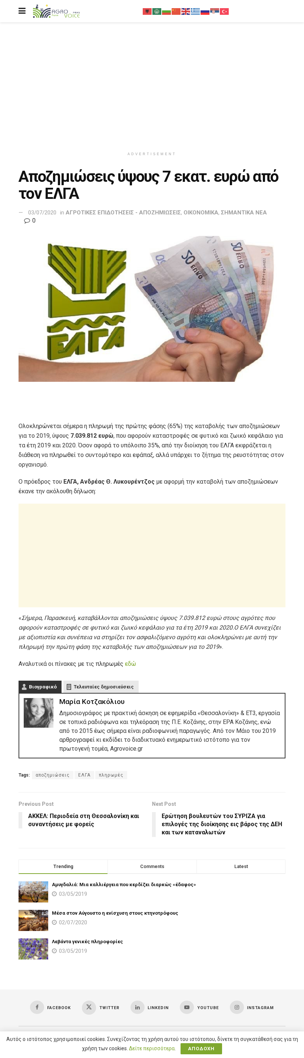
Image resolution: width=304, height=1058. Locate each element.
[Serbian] (215, 11)
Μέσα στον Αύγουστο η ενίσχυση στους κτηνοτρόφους (115, 913)
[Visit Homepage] (56, 11)
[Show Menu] (22, 11)
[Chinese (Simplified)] (176, 11)
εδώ (130, 663)
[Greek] (196, 11)
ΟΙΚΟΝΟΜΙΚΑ (201, 212)
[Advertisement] (152, 85)
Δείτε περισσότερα (152, 1048)
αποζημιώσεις (53, 775)
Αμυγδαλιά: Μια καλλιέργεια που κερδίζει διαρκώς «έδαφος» (124, 884)
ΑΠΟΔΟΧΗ (201, 1048)
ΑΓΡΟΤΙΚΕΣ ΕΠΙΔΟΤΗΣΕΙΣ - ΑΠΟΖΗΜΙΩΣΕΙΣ (123, 212)
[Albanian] (147, 11)
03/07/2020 (42, 212)
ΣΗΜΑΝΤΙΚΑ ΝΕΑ (244, 212)
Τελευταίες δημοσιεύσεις (104, 687)
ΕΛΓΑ (84, 775)
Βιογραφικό (43, 687)
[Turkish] (224, 11)
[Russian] (205, 11)
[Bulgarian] (167, 11)
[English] (186, 11)
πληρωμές (111, 775)
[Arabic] (157, 11)
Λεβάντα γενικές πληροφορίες (87, 941)
